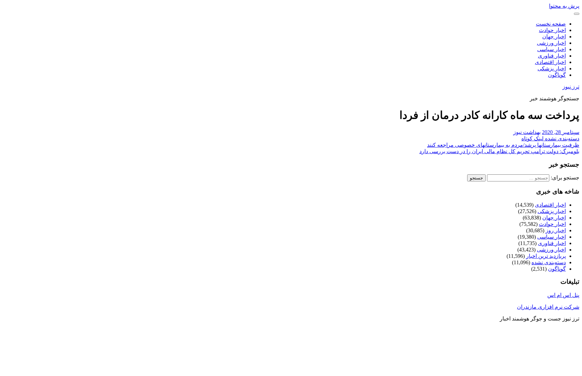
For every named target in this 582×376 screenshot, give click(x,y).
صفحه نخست (551, 24)
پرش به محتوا (564, 6)
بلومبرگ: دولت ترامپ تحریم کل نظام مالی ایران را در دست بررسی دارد (499, 151)
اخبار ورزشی (551, 43)
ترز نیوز (570, 87)
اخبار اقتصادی (550, 62)
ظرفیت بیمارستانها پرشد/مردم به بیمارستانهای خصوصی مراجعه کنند (503, 145)
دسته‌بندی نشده (562, 138)
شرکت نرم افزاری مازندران (548, 307)
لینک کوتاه (533, 138)
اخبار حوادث (552, 30)
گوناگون (557, 75)
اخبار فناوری (552, 56)
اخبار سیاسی (551, 49)
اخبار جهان (554, 36)
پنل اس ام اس (563, 295)
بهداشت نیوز (527, 132)
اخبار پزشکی (552, 68)
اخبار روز (556, 230)
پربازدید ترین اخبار (546, 256)
